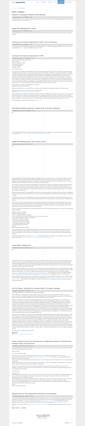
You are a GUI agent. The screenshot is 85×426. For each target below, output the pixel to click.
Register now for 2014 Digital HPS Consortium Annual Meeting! (34, 393)
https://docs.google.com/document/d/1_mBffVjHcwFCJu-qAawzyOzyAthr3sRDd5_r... (30, 272)
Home (37, 2)
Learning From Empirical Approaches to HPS (27, 56)
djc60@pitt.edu (37, 100)
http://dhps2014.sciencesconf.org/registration (38, 404)
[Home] (13, 2)
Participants (43, 2)
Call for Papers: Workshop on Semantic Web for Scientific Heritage (36, 288)
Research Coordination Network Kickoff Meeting (28, 14)
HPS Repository (68, 2)
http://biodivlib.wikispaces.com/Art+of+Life (41, 356)
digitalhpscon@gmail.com (42, 418)
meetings (17, 407)
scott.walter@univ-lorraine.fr (60, 402)
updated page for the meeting (47, 400)
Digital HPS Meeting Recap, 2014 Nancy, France (29, 141)
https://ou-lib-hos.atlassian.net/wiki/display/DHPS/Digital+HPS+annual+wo (37, 237)
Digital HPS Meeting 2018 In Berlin (24, 28)
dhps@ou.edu (34, 235)
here (29, 20)
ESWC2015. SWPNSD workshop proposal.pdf (22, 334)
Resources (50, 2)
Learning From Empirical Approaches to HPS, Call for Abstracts (34, 42)
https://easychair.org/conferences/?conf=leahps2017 (29, 91)
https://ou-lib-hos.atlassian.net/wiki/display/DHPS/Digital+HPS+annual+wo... (35, 133)
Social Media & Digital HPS (21, 245)
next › (44, 415)
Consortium (61, 2)
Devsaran (71, 422)
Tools (55, 2)
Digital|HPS (20, 2)
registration (24, 407)
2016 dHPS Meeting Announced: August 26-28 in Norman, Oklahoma (36, 108)
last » (48, 415)
